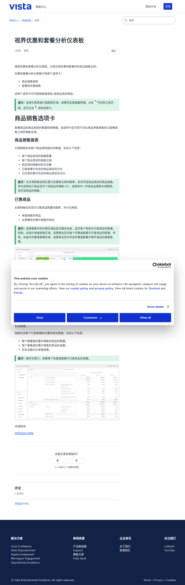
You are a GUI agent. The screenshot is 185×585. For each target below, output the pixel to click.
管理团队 (125, 550)
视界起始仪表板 (24, 433)
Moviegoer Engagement (25, 558)
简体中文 (151, 6)
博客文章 (78, 554)
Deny (39, 317)
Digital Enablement (22, 554)
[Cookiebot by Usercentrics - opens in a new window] (155, 265)
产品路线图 (80, 546)
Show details (155, 306)
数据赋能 (26, 20)
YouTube (169, 550)
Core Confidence (21, 546)
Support (78, 550)
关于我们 (125, 546)
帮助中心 (14, 20)
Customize (90, 317)
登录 (167, 6)
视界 (37, 20)
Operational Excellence (25, 562)
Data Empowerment (23, 550)
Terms (147, 580)
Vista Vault (79, 558)
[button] (170, 6)
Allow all (145, 317)
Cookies (171, 580)
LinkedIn (169, 546)
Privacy (158, 580)
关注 (113, 51)
